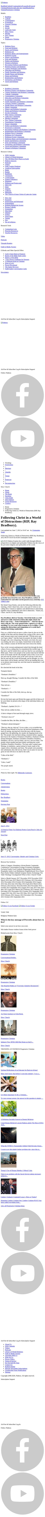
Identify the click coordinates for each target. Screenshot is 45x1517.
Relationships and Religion (14, 78)
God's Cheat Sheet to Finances (15, 254)
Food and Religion (11, 48)
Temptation (4, 801)
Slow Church (5, 961)
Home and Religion (11, 76)
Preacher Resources (11, 231)
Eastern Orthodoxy (11, 179)
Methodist (8, 192)
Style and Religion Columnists (15, 142)
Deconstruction (10, 483)
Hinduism (8, 181)
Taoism (7, 218)
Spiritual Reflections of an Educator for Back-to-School (19, 1070)
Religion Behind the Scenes (14, 205)
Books (3, 780)
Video (3, 236)
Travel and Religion (11, 81)
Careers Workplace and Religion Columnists (19, 92)
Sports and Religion (11, 50)
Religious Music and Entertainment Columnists (20, 139)
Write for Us (9, 1357)
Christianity (9, 176)
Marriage (8, 468)
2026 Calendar (10, 155)
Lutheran (8, 190)
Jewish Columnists (11, 113)
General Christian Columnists (14, 103)
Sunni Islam (9, 216)
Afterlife (8, 472)
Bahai (7, 170)
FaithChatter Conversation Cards (16, 269)
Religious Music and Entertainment (16, 54)
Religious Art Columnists (13, 135)
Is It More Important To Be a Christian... (14, 1095)
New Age (8, 198)
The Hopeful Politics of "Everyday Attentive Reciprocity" (20, 986)
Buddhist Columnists (12, 88)
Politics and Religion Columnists (16, 126)
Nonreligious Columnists (13, 122)
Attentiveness (5, 787)
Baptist (7, 172)
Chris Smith (9, 498)
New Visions (9, 35)
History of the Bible (11, 258)
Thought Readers (6, 243)
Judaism (7, 189)
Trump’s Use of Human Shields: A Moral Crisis (16, 1170)
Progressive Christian (13, 10)
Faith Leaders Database (13, 166)
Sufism (7, 214)
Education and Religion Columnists (16, 98)
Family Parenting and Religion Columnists (19, 102)
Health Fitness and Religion (14, 74)
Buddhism (8, 174)
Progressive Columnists (13, 128)
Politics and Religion (12, 61)
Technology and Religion (13, 80)
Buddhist (4, 6)
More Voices (9, 32)
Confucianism (9, 177)
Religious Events (10, 55)
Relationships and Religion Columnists (18, 131)
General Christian (11, 24)
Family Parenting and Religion (15, 72)
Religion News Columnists (14, 133)
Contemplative (17, 6)
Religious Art (9, 52)
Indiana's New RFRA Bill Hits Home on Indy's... (17, 1042)
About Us (8, 1344)
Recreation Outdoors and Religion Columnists (20, 129)
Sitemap (7, 1372)
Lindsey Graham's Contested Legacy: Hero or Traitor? (19, 1197)
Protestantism (9, 203)
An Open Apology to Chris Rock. (12, 1014)
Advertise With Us (11, 1355)
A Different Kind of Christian (14, 261)
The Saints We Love (12, 267)
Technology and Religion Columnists (17, 144)
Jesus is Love (9, 263)
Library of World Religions (14, 157)
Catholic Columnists (11, 94)
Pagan (7, 37)
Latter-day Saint (20, 8)
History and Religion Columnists (16, 109)
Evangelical (26, 6)
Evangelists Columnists (12, 100)
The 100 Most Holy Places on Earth (17, 159)
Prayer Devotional (11, 265)
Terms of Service (10, 1361)
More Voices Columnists (13, 115)
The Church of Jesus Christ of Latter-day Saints (20, 194)
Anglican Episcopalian (12, 168)
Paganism (8, 200)
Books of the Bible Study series (15, 256)
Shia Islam (8, 211)
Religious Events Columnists (14, 137)
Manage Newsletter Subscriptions (16, 1368)
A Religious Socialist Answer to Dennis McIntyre (17, 1119)
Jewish (13, 8)
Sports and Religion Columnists (15, 141)
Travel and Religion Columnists (15, 146)
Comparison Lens (11, 229)
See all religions (10, 222)
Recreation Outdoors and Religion (16, 65)
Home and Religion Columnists (15, 111)
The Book (8, 494)
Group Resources (11, 501)
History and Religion (12, 57)
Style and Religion (11, 59)
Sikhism (7, 213)
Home (7, 490)
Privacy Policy (10, 1359)
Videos (7, 164)
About (7, 492)
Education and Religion (13, 70)
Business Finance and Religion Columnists (19, 90)
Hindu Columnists (11, 107)
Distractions (5, 794)
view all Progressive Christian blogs (12, 1206)
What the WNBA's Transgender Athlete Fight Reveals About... (21, 1146)
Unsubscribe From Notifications (15, 1370)
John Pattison (9, 500)
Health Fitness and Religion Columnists (18, 105)
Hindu (9, 8)
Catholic (9, 6)
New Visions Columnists (13, 120)
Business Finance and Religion (15, 67)
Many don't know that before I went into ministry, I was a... (20, 1074)
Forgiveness (9, 465)
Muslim (28, 8)
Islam (7, 187)
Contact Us (8, 1365)
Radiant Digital (10, 1367)
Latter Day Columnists (12, 116)
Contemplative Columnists (13, 96)
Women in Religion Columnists (15, 148)
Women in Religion (11, 63)
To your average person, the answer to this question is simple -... (22, 1098)
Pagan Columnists (11, 124)
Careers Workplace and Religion (15, 68)
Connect (8, 503)
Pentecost (8, 479)
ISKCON (8, 185)
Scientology (9, 209)
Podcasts (8, 163)
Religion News (10, 46)
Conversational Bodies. (8, 958)
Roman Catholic (10, 207)
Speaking (8, 496)
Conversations (5, 783)
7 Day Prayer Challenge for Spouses (17, 259)
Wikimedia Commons (25, 773)
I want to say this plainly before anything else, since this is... (20, 1149)
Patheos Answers (10, 161)
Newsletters (5, 272)
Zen (6, 220)
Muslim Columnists (11, 118)
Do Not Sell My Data (12, 1363)
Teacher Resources (11, 233)
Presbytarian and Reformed (14, 201)
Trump (7, 476)
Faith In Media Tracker (8, 247)
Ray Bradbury (5, 797)
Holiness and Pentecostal (13, 183)
